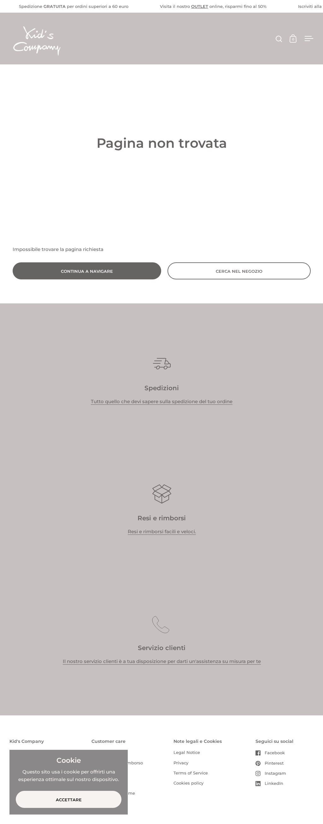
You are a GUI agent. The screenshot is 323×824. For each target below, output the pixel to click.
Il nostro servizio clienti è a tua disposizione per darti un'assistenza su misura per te (162, 661)
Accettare (69, 799)
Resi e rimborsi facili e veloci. (162, 531)
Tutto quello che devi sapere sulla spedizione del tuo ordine (161, 401)
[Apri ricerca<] (279, 38)
